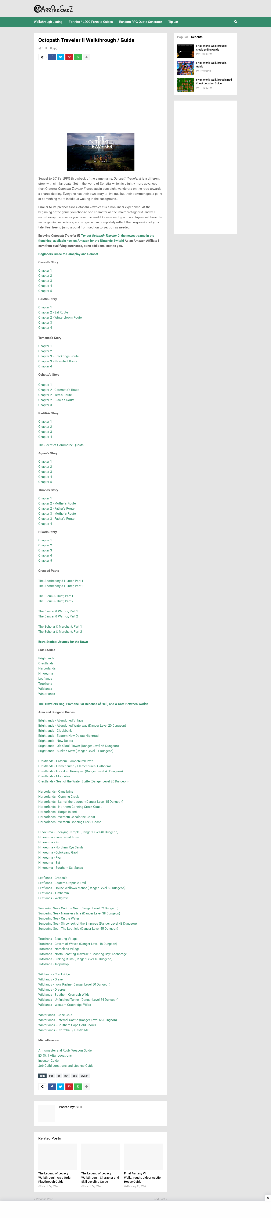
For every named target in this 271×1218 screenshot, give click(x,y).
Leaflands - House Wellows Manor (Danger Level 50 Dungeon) (82, 888)
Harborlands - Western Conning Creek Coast (69, 822)
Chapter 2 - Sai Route (53, 312)
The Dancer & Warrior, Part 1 (58, 611)
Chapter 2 (45, 276)
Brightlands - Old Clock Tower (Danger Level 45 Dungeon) (78, 746)
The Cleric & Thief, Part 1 (55, 596)
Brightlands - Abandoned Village (60, 720)
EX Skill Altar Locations (55, 1055)
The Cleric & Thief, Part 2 (55, 601)
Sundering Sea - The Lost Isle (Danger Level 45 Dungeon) (78, 929)
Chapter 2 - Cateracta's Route (58, 390)
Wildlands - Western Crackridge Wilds (64, 1005)
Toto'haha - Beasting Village (57, 939)
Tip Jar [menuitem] (173, 22)
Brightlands (46, 658)
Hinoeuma (45, 673)
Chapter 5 (45, 291)
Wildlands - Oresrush (52, 989)
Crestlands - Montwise (54, 776)
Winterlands (46, 694)
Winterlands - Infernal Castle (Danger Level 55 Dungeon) (77, 1020)
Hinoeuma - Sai (49, 863)
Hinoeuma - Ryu (49, 857)
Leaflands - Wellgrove (53, 898)
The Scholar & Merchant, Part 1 (60, 626)
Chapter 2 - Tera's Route (55, 395)
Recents (197, 37)
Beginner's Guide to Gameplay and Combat (68, 254)
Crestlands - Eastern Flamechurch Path (65, 761)
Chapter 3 (45, 281)
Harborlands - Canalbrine (55, 791)
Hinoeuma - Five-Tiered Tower (59, 837)
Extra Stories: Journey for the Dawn (63, 642)
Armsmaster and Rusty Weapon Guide (65, 1050)
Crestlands (46, 663)
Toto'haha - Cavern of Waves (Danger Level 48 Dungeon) (77, 944)
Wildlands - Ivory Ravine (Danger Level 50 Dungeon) (74, 984)
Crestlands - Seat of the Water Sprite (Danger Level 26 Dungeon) (83, 781)
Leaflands (45, 678)
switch (84, 1075)
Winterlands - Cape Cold (55, 1015)
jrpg (55, 48)
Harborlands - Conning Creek (58, 797)
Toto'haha (45, 684)
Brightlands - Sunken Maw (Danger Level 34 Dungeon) (75, 751)
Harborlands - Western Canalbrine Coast (66, 817)
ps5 (75, 1075)
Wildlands (45, 689)
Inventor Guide (48, 1061)
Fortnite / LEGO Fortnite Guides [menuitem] (91, 22)
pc (59, 1075)
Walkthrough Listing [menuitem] (48, 22)
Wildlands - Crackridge (54, 974)
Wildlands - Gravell (51, 979)
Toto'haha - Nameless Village (59, 949)
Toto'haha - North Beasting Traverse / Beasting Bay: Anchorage (82, 954)
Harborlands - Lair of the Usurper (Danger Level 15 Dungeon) (80, 802)
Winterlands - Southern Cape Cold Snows (67, 1025)
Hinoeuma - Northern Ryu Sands (60, 847)
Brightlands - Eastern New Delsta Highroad (68, 736)
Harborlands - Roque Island (57, 812)
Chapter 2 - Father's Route (56, 508)
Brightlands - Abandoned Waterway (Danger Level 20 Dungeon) (82, 725)
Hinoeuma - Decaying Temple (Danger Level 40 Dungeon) (78, 832)
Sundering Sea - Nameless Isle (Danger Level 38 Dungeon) (79, 913)
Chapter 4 (45, 286)
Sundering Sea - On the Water (58, 918)
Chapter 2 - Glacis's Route (56, 400)
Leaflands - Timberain (53, 893)
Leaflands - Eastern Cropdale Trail (62, 883)
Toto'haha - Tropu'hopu (54, 964)
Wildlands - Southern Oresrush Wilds (64, 995)
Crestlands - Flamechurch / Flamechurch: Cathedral (74, 766)
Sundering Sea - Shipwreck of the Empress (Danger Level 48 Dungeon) (87, 923)
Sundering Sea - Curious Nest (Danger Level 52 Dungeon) (78, 908)
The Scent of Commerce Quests (61, 445)
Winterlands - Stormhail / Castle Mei (64, 1030)
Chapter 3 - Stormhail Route (57, 361)
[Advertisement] (100, 95)
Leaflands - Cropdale (52, 878)
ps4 (66, 1075)
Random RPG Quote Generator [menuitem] (140, 22)
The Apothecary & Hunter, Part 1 (60, 581)
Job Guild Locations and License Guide (65, 1066)
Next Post (159, 1199)
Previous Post (44, 1199)
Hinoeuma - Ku (48, 842)
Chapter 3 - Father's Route (56, 519)
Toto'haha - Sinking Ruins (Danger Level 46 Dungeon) (75, 959)
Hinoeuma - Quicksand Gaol (58, 852)
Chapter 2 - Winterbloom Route (60, 317)
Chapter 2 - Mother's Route (57, 503)
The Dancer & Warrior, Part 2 (58, 616)
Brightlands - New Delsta (55, 741)
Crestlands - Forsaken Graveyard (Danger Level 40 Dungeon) (80, 771)
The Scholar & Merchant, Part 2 (60, 632)
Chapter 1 (45, 270)
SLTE (45, 48)
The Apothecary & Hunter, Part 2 (60, 586)
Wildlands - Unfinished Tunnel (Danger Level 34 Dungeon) (78, 1000)
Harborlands (47, 668)
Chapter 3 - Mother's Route (57, 514)
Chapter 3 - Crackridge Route (58, 356)
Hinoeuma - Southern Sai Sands (60, 868)
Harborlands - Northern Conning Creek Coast (70, 807)
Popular (182, 37)
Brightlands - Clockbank (55, 731)
